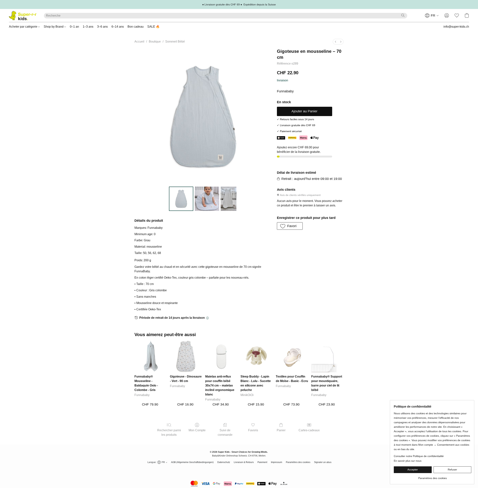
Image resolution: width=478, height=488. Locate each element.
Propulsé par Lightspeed (239, 469)
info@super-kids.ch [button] (456, 26)
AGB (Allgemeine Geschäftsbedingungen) (192, 462)
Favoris (253, 430)
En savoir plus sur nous (407, 460)
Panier (281, 430)
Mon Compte (197, 430)
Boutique (155, 41)
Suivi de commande (225, 432)
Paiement (262, 462)
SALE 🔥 (153, 26)
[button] (22, 15)
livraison (282, 80)
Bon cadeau (136, 26)
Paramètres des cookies (298, 462)
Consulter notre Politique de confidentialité (419, 456)
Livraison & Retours (244, 462)
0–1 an (74, 26)
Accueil (139, 41)
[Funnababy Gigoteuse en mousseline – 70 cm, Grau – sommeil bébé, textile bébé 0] (181, 199)
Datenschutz (223, 462)
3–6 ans (102, 26)
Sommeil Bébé (175, 41)
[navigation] (432, 15)
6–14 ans (117, 26)
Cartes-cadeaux (309, 430)
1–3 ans (88, 26)
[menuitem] (335, 41)
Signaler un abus (322, 462)
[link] (432, 476)
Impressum (276, 462)
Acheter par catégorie (23, 26)
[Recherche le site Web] (403, 15)
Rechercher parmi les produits (169, 432)
